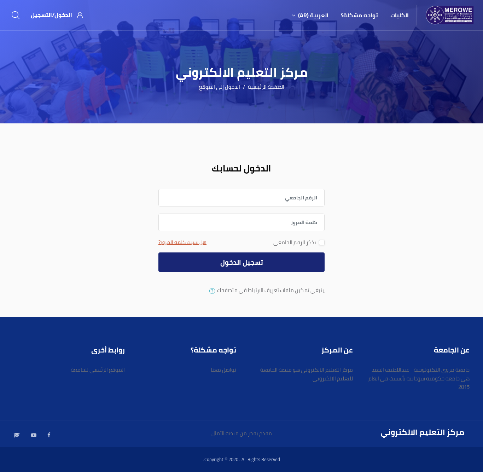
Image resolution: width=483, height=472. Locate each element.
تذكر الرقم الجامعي (294, 242)
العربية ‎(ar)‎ (313, 15)
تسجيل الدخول (241, 262)
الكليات (399, 15)
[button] (210, 291)
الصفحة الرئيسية (266, 87)
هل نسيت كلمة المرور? (182, 242)
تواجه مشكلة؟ (359, 15)
